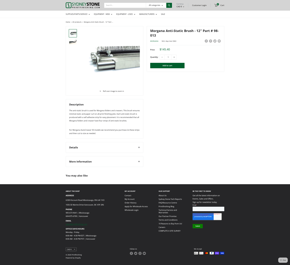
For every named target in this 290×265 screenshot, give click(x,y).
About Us (163, 195)
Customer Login (199, 5)
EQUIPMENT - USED (124, 14)
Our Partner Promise (167, 216)
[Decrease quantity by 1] (162, 57)
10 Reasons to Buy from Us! (170, 223)
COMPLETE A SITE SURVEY (169, 231)
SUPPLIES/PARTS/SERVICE (76, 14)
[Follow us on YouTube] (144, 253)
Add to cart (167, 65)
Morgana (154, 41)
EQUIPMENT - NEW (102, 14)
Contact (128, 195)
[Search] (169, 5)
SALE (163, 14)
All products (77, 22)
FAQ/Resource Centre (168, 202)
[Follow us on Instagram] (140, 253)
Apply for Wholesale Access (136, 206)
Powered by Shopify (73, 258)
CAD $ (69, 249)
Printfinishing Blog (166, 206)
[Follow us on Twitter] (135, 253)
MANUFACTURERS (147, 14)
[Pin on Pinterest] (210, 41)
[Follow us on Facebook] (131, 253)
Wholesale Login (132, 210)
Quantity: (154, 57)
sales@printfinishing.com (76, 224)
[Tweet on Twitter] (214, 41)
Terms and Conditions (168, 220)
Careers (162, 227)
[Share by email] (219, 41)
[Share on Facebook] (206, 41)
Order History (130, 202)
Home (68, 22)
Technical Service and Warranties (168, 211)
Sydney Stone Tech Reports (170, 199)
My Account (130, 199)
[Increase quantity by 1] (174, 57)
